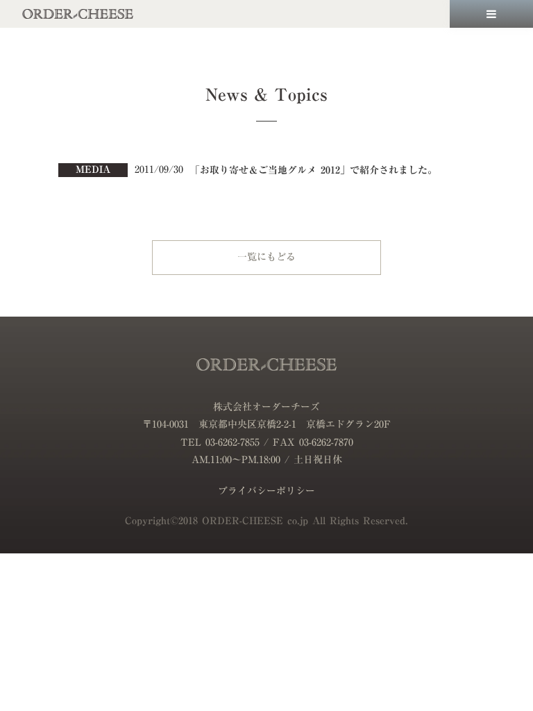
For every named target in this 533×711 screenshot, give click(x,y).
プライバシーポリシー (266, 491)
